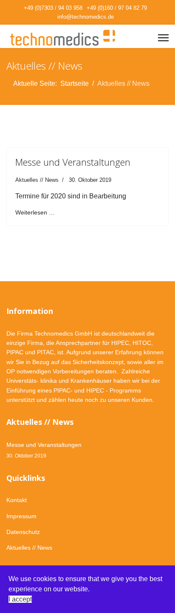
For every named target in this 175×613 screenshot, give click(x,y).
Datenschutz (23, 531)
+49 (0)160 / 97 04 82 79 (117, 8)
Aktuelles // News (37, 180)
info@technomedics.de (85, 17)
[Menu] (163, 38)
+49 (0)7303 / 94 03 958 (53, 8)
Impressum (21, 516)
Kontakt (16, 500)
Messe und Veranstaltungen (72, 161)
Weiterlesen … (35, 212)
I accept (20, 599)
